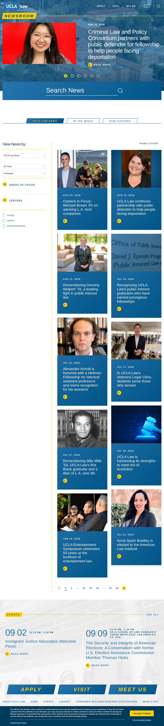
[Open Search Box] (158, 6)
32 (84, 588)
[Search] (120, 90)
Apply (101, 6)
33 (90, 588)
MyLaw (131, 6)
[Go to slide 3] (78, 76)
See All (152, 614)
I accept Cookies (142, 713)
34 (97, 588)
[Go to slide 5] (92, 76)
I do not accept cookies (141, 720)
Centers (16, 200)
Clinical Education (16, 226)
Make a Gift (151, 702)
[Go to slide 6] (98, 76)
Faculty (10, 215)
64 (117, 588)
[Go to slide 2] (72, 76)
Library (64, 702)
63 (110, 588)
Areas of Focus (22, 184)
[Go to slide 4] (85, 76)
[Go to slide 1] (65, 76)
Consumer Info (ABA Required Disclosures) (106, 702)
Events (49, 702)
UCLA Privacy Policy (18, 723)
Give (116, 6)
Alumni (10, 220)
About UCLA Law (14, 702)
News (34, 702)
